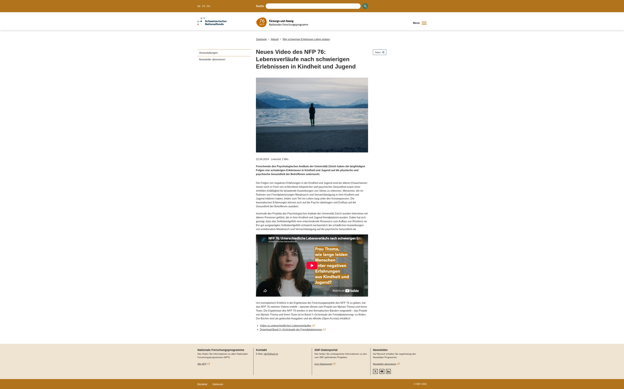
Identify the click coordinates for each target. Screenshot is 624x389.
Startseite (261, 39)
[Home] (332, 22)
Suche (260, 6)
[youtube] (381, 371)
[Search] (365, 6)
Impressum (218, 384)
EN (208, 6)
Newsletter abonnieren (212, 59)
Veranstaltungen (208, 52)
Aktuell (275, 39)
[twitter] (375, 371)
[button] (420, 23)
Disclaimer (202, 384)
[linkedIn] (388, 371)
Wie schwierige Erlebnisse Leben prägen (306, 39)
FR (203, 6)
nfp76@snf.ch (271, 354)
